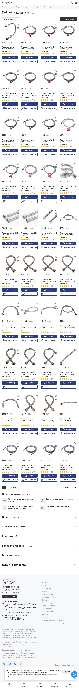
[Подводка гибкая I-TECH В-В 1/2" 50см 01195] (10, 124)
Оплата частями (47, 594)
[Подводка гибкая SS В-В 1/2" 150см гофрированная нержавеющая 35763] (68, 171)
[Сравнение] (17, 27)
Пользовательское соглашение (53, 620)
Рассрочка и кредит (49, 597)
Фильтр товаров (69, 19)
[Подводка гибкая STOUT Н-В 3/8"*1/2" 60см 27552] (49, 403)
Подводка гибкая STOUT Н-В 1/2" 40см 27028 (9, 373)
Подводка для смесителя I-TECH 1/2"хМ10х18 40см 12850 (10, 466)
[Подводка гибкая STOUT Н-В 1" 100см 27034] (29, 310)
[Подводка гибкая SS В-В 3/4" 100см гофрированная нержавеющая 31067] (10, 217)
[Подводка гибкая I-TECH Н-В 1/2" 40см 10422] (10, 171)
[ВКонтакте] (15, 663)
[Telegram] (4, 663)
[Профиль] (76, 2)
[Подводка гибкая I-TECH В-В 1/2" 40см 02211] (68, 78)
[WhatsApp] (21, 663)
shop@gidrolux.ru (11, 601)
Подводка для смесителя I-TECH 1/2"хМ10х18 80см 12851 (68, 466)
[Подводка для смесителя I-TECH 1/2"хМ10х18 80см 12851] (68, 449)
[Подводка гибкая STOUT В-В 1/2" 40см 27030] (10, 264)
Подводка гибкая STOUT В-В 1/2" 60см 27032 (48, 280)
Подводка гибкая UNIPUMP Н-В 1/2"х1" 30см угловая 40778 (67, 420)
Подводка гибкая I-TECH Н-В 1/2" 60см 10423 (28, 187)
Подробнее (16, 517)
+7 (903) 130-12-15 (10, 592)
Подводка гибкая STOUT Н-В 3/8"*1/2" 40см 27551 (28, 420)
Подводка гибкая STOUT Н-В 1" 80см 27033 (9, 420)
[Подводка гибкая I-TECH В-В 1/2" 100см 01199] (10, 31)
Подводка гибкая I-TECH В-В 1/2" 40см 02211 (67, 94)
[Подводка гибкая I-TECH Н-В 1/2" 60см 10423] (29, 171)
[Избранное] (17, 24)
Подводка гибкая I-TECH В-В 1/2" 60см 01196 (28, 141)
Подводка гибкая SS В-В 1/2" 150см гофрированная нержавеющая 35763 (68, 187)
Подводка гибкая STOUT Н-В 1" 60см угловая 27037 (67, 373)
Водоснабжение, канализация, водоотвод (29, 7)
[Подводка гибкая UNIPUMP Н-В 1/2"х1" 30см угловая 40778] (68, 403)
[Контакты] (72, 2)
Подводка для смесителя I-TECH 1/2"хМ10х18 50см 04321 (29, 466)
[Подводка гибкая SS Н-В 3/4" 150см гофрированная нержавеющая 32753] (49, 217)
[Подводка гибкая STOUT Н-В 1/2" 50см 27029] (29, 356)
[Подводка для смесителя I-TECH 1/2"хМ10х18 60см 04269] (49, 449)
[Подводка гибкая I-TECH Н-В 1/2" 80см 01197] (49, 171)
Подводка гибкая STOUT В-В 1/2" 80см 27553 (67, 280)
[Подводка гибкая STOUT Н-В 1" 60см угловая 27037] (68, 356)
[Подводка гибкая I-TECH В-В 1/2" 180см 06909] (68, 31)
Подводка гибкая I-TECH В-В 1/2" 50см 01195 (9, 141)
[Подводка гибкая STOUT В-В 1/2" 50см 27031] (29, 264)
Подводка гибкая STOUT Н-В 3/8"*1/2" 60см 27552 (48, 420)
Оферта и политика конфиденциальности (56, 623)
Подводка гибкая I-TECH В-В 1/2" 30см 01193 (47, 94)
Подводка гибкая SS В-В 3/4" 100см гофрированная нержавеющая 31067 (10, 234)
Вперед (14, 487)
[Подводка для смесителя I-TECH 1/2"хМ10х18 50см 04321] (29, 449)
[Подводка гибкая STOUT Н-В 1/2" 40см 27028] (10, 356)
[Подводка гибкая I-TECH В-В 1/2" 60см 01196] (29, 124)
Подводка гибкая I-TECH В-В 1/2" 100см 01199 (9, 48)
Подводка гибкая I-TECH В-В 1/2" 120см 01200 (28, 48)
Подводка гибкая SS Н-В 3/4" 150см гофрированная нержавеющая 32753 (49, 234)
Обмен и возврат (48, 603)
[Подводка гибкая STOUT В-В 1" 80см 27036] (10, 310)
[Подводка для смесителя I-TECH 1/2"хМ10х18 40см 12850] (10, 449)
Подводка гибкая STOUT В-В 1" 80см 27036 (9, 327)
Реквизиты (45, 617)
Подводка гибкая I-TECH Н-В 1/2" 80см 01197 (48, 187)
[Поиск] (68, 2)
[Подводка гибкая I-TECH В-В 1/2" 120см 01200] (29, 31)
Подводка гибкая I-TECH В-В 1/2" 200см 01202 (9, 94)
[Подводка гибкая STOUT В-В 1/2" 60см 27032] (49, 264)
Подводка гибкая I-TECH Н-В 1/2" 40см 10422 (9, 187)
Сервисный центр (48, 611)
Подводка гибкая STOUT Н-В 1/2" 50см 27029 (28, 373)
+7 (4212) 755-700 (10, 587)
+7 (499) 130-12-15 (10, 590)
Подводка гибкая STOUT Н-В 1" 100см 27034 (28, 327)
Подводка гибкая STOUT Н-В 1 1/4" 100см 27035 (49, 327)
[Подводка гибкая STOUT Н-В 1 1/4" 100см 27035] (49, 310)
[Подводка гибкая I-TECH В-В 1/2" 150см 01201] (49, 31)
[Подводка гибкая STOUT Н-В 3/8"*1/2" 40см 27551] (29, 403)
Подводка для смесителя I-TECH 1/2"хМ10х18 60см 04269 (47, 466)
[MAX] (10, 663)
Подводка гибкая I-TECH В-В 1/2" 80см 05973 (47, 141)
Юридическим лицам (49, 606)
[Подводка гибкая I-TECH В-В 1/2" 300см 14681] (29, 78)
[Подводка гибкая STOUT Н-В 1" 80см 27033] (10, 403)
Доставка (45, 600)
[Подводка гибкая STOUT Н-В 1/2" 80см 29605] (49, 356)
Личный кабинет (47, 588)
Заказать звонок (9, 596)
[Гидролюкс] (8, 2)
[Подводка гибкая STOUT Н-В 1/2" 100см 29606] (68, 310)
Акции (44, 585)
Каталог (11, 7)
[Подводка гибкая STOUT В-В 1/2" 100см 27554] (68, 217)
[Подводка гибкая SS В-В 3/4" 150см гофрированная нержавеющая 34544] (29, 217)
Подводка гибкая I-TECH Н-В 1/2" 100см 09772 (67, 141)
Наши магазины (47, 608)
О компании (46, 583)
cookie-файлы (28, 670)
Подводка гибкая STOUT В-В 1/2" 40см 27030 (9, 280)
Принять (67, 672)
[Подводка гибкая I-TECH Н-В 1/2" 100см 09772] (68, 124)
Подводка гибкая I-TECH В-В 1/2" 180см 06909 (67, 48)
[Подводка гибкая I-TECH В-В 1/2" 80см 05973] (49, 124)
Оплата (44, 591)
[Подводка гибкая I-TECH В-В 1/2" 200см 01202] (10, 78)
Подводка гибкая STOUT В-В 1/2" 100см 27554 (67, 234)
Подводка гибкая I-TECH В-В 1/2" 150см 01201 (48, 48)
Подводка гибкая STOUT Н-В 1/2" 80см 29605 (48, 373)
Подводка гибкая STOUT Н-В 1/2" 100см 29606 (68, 327)
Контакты (45, 614)
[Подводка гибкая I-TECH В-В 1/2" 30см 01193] (49, 78)
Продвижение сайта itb (64, 665)
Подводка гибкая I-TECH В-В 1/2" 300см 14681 (28, 94)
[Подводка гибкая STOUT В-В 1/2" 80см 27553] (68, 264)
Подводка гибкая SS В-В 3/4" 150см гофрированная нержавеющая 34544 (29, 234)
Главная (4, 7)
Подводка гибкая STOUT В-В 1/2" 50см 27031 (28, 280)
